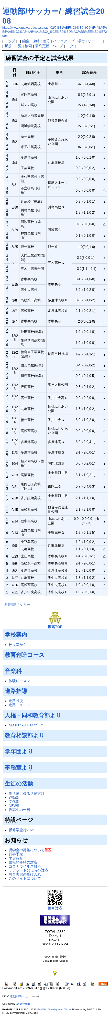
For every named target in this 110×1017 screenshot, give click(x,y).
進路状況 (16, 701)
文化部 (14, 801)
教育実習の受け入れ (25, 874)
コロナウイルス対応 (25, 866)
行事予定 (16, 854)
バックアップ (63, 41)
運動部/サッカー (17, 604)
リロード (95, 41)
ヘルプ (57, 46)
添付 (81, 41)
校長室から (18, 645)
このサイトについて (25, 878)
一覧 (18, 46)
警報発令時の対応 (23, 862)
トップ (9, 41)
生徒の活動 (19, 783)
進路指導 (16, 691)
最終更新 (42, 46)
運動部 (14, 797)
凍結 (36, 41)
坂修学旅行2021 (22, 830)
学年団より (19, 751)
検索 (28, 46)
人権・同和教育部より (33, 715)
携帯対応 (55, 908)
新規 (8, 46)
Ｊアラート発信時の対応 (28, 870)
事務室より (19, 767)
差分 (46, 41)
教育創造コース (25, 655)
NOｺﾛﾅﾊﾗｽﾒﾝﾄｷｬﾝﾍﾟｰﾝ (26, 725)
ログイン (73, 46)
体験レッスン (19, 681)
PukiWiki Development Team (54, 1009)
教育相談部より (25, 735)
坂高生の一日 (19, 810)
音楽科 (13, 671)
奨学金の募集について (27, 850)
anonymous (23, 1003)
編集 (25, 41)
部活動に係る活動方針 (27, 794)
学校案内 (16, 634)
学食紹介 (16, 858)
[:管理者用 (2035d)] (55, 973)
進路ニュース (19, 705)
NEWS (14, 806)
